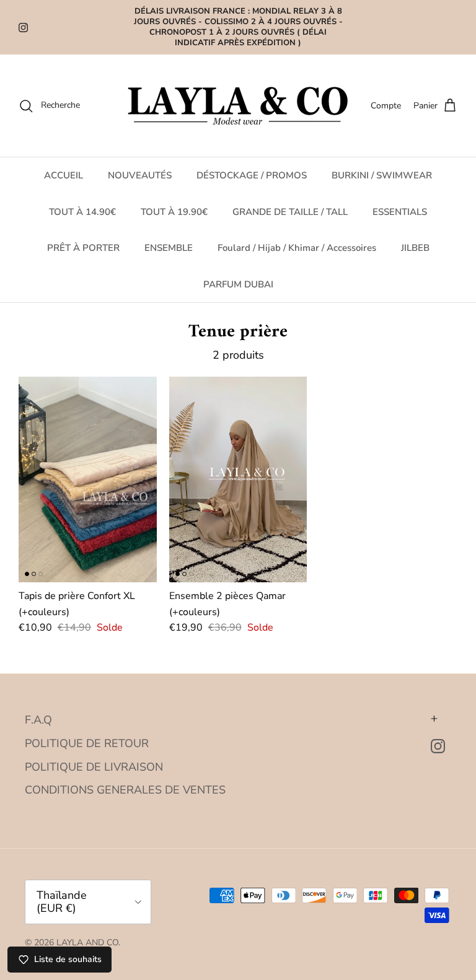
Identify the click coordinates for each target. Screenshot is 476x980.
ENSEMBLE (168, 248)
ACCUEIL (63, 175)
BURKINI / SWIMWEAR (382, 175)
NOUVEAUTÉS (140, 175)
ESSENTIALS (399, 212)
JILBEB (415, 248)
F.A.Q (38, 719)
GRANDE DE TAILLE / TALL (290, 212)
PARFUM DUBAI (238, 284)
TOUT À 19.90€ (174, 212)
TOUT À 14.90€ (82, 212)
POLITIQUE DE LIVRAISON (94, 766)
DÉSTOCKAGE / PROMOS (251, 175)
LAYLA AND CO (87, 942)
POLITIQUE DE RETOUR (87, 743)
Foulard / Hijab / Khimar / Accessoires (297, 248)
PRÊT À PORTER (83, 248)
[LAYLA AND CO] (238, 105)
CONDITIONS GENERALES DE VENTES (125, 789)
